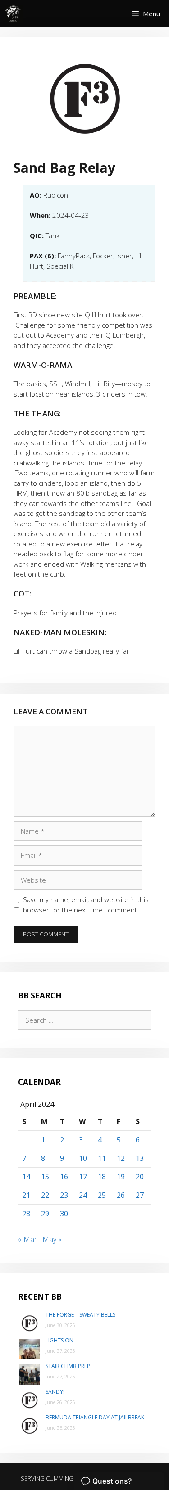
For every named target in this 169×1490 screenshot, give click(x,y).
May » (52, 1239)
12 (121, 1158)
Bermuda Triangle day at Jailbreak (95, 1417)
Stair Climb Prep (68, 1366)
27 (140, 1195)
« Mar (27, 1239)
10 (83, 1158)
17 (83, 1177)
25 (102, 1195)
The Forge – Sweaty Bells (80, 1314)
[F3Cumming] (13, 13)
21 (26, 1195)
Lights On (59, 1340)
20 (140, 1177)
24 (83, 1195)
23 (64, 1195)
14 (26, 1177)
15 (45, 1177)
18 (102, 1177)
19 (121, 1177)
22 (45, 1195)
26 (121, 1195)
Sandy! (55, 1391)
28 (26, 1214)
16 (64, 1177)
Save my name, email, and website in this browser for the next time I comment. (86, 904)
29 (45, 1214)
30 (64, 1214)
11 (102, 1158)
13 (140, 1158)
